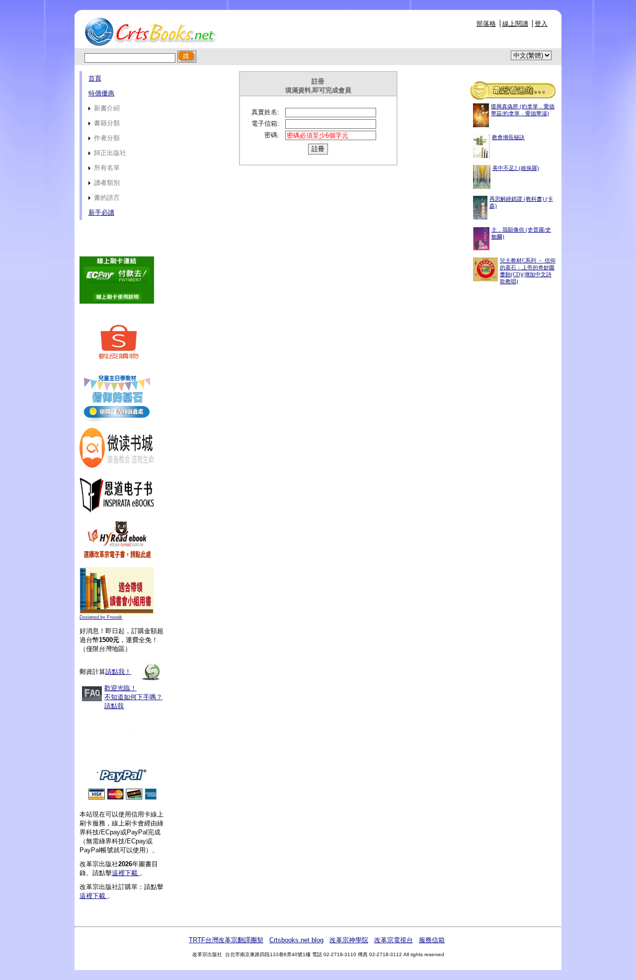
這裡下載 (126, 873)
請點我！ (118, 671)
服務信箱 (432, 940)
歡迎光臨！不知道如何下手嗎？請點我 (133, 697)
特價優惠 (101, 93)
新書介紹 (106, 108)
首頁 (94, 78)
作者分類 (106, 138)
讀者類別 (106, 182)
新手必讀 (101, 212)
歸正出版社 (109, 153)
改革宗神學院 (348, 940)
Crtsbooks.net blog (296, 940)
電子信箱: (265, 123)
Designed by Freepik (101, 617)
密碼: (271, 135)
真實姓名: (265, 112)
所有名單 (106, 167)
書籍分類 (106, 123)
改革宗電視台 (393, 940)
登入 (541, 23)
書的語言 (106, 197)
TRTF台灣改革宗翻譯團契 (226, 940)
